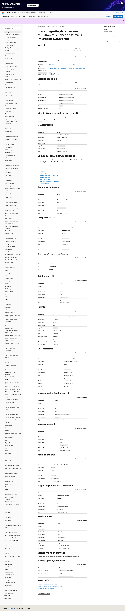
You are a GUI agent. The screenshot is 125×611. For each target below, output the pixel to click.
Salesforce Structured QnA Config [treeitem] (11, 169)
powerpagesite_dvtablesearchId (49, 175)
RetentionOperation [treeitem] (10, 134)
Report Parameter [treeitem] (9, 116)
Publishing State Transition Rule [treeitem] (13, 79)
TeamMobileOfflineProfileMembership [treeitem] (13, 456)
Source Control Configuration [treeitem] (12, 360)
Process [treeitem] (7, 50)
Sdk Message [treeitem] (8, 180)
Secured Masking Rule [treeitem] (10, 216)
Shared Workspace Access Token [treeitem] (13, 254)
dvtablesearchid (44, 169)
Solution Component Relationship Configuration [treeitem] (11, 329)
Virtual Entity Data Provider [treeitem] (11, 540)
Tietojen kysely (55, 74)
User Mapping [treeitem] (8, 517)
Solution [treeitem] (7, 310)
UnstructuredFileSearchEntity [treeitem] (12, 504)
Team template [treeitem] (8, 453)
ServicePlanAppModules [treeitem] (11, 241)
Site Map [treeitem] (7, 283)
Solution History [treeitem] (9, 340)
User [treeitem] (6, 509)
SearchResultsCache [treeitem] (10, 210)
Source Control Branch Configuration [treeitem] (10, 349)
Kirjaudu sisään (119, 12)
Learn (39, 26)
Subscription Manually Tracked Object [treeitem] (12, 383)
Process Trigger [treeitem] (9, 63)
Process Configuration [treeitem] (10, 53)
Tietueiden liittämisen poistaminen (57, 68)
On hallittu (43, 171)
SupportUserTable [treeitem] (9, 402)
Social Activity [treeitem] (8, 304)
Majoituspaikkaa (108, 31)
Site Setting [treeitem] (8, 288)
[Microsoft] (3, 13)
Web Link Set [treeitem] (8, 551)
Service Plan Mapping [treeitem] (10, 238)
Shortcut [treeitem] (7, 265)
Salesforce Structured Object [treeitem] (12, 165)
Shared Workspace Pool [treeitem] (11, 257)
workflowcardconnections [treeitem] (11, 590)
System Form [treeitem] (8, 428)
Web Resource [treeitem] (8, 559)
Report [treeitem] (6, 113)
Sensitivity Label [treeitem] (9, 223)
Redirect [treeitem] (7, 106)
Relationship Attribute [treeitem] (10, 108)
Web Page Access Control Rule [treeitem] (12, 556)
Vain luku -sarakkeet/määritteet (112, 35)
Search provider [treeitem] (9, 197)
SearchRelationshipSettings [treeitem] (12, 208)
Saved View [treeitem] (8, 172)
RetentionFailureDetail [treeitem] (10, 131)
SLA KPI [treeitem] (7, 299)
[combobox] (11, 28)
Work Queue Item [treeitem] (9, 580)
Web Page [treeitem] (7, 553)
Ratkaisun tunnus (45, 179)
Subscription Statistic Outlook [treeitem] (12, 389)
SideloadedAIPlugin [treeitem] (10, 267)
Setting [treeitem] (7, 244)
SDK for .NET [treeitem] (7, 595)
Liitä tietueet (52, 64)
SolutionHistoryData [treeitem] (10, 346)
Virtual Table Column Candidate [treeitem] (13, 543)
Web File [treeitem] (7, 545)
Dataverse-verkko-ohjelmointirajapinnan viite (50, 586)
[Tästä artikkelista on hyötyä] (118, 42)
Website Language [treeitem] (9, 574)
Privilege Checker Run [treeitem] (10, 45)
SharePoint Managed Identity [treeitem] (12, 259)
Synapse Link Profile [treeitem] (10, 412)
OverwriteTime (44, 173)
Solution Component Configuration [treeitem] (10, 324)
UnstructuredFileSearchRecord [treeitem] (12, 507)
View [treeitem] (6, 530)
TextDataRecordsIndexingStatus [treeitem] (13, 468)
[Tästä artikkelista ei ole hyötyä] (119, 42)
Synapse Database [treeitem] (9, 405)
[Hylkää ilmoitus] (122, 3)
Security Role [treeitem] (8, 218)
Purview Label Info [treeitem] (9, 82)
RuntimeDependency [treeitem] (10, 163)
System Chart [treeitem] (8, 425)
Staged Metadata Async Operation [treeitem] (11, 369)
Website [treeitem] (7, 569)
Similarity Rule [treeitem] (8, 273)
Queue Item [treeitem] (8, 92)
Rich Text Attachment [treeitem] (10, 144)
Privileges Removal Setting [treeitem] (11, 47)
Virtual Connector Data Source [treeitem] (12, 535)
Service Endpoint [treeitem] (9, 233)
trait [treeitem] (6, 492)
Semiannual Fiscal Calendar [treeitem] (12, 221)
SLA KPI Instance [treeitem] (9, 302)
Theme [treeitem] (7, 471)
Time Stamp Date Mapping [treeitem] (11, 473)
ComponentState (45, 167)
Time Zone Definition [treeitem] (10, 476)
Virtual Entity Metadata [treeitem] (10, 537)
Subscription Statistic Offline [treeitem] (12, 386)
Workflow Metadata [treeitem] (10, 588)
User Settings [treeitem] (8, 522)
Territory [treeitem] (7, 463)
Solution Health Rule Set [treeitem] (11, 338)
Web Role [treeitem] (7, 561)
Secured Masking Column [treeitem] (11, 213)
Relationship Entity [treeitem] (9, 111)
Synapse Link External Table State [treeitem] (12, 408)
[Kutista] (21, 25)
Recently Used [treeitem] (8, 95)
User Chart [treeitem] (7, 512)
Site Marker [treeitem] (8, 286)
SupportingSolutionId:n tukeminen (49, 181)
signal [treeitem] (6, 270)
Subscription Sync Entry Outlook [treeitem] (13, 394)
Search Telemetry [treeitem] (9, 200)
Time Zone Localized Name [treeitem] (11, 479)
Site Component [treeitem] (9, 278)
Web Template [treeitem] (8, 564)
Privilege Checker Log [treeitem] (10, 42)
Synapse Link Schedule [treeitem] (10, 420)
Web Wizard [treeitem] (8, 566)
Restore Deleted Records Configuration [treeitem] (11, 122)
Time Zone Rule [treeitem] (9, 481)
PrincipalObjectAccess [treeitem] (10, 37)
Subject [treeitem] (7, 379)
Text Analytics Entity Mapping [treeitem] (12, 465)
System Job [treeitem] (7, 430)
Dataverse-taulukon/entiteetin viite (47, 584)
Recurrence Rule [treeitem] (9, 100)
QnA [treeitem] (6, 84)
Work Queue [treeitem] (8, 577)
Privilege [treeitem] (7, 40)
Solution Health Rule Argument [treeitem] (12, 335)
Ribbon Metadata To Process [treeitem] (12, 142)
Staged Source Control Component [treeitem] (10, 373)
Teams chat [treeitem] (8, 460)
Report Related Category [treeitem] (11, 119)
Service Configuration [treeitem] (10, 230)
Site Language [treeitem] (8, 281)
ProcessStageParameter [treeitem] (11, 66)
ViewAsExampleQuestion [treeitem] (11, 532)
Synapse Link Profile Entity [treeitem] (11, 414)
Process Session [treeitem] (9, 58)
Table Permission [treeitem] (9, 437)
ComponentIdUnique (46, 165)
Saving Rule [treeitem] (8, 175)
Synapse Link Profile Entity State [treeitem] (13, 417)
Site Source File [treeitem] (9, 291)
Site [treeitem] (6, 275)
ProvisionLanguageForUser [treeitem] (11, 69)
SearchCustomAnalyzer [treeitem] (10, 205)
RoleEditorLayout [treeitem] (9, 150)
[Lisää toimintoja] (86, 27)
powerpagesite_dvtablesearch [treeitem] (12, 32)
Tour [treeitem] (6, 486)
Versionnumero (44, 183)
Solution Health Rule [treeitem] (10, 333)
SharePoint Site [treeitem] (9, 262)
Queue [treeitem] (6, 90)
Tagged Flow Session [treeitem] (10, 442)
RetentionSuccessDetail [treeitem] (11, 139)
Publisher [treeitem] (7, 71)
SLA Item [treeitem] (7, 296)
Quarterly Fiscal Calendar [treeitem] (11, 87)
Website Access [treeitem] (9, 572)
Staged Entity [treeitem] (8, 362)
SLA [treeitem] (6, 294)
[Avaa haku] (113, 12)
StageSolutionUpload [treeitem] (10, 377)
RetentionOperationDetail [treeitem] (11, 136)
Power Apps (54, 26)
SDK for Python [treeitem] (7, 598)
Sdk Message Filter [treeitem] (9, 183)
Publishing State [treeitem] (9, 77)
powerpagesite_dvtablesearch (46, 588)
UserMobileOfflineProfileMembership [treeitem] (13, 526)
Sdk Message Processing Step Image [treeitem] (12, 189)
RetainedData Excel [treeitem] (10, 126)
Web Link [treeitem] (7, 548)
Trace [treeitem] (6, 489)
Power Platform (46, 26)
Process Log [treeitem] (8, 55)
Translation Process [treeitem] (10, 501)
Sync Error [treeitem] (7, 422)
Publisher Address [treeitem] (9, 74)
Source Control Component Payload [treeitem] (11, 356)
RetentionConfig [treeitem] (9, 128)
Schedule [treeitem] (7, 178)
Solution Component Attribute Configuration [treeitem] (12, 316)
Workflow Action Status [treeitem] (10, 582)
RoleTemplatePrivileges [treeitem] (10, 155)
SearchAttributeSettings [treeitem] (11, 202)
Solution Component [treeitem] (10, 312)
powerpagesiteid (45, 177)
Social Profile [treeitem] (8, 307)
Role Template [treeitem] (8, 147)
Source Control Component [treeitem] (11, 353)
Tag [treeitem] (6, 440)
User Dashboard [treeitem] (9, 515)
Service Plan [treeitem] (8, 236)
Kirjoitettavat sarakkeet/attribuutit (112, 33)
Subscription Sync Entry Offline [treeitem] (12, 391)
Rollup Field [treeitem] (8, 157)
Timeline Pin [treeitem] (8, 484)
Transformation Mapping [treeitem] (11, 494)
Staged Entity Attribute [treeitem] (10, 365)
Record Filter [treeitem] (8, 98)
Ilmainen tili (108, 16)
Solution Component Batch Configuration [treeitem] (11, 320)
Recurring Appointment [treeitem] (11, 103)
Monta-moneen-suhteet (110, 37)
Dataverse (61, 26)
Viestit (105, 29)
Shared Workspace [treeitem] (9, 252)
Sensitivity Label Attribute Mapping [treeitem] (11, 227)
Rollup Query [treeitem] (8, 160)
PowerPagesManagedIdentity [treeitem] (12, 34)
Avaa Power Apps (118, 16)
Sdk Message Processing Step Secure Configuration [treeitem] (12, 193)
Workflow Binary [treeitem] (9, 585)
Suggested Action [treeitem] (9, 397)
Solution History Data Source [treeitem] (12, 343)
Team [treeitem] (6, 450)
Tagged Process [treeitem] (9, 445)
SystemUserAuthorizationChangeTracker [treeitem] (13, 434)
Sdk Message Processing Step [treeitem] (12, 186)
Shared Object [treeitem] (8, 249)
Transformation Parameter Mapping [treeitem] (11, 498)
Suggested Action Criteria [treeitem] (11, 399)
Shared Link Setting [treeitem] (10, 246)
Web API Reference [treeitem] (8, 593)
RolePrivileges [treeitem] (8, 152)
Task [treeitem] (6, 448)
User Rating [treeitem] (8, 520)
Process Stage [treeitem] (8, 61)
